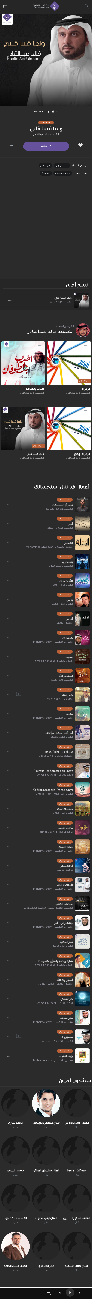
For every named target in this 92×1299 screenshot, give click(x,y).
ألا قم (69, 619)
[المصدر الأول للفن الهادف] (45, 6)
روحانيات (46, 173)
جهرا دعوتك (65, 847)
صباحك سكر (65, 809)
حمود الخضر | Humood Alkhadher (53, 661)
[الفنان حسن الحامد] (15, 1246)
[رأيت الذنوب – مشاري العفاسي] (82, 1055)
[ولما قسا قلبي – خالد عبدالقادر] (81, 300)
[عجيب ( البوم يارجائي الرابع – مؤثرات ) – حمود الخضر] (82, 656)
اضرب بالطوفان (34, 389)
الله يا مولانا (66, 581)
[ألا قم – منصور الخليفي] (82, 618)
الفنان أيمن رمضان (62, 604)
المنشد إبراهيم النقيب (60, 908)
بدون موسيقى (62, 173)
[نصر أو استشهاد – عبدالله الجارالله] (82, 504)
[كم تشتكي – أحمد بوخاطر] (82, 998)
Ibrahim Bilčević (77, 1170)
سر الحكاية (66, 942)
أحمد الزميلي (62, 165)
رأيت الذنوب (66, 1056)
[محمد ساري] (15, 1103)
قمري (69, 714)
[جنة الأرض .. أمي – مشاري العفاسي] (82, 922)
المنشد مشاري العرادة (59, 528)
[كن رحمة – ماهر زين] (82, 694)
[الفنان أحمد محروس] (76, 1103)
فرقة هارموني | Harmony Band (55, 832)
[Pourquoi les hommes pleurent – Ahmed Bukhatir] (82, 770)
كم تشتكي (66, 999)
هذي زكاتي (67, 638)
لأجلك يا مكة (65, 885)
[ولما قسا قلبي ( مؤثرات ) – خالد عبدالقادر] (23, 428)
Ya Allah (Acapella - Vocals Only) (53, 790)
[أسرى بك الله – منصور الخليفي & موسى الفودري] (82, 979)
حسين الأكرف (15, 1170)
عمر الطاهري (46, 1266)
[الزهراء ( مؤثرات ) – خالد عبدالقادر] (69, 363)
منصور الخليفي (64, 623)
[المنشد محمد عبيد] (15, 1198)
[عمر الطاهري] (46, 1246)
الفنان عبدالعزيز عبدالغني (46, 1123)
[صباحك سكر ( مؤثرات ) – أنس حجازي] (82, 808)
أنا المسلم (66, 866)
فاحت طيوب (65, 828)
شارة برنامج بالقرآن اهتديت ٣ (55, 961)
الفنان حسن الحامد (15, 1266)
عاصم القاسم (65, 870)
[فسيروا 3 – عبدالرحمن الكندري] (82, 1036)
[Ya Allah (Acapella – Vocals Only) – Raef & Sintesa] (82, 789)
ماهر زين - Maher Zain (60, 699)
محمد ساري (15, 1123)
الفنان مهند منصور (62, 737)
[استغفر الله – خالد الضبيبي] (82, 675)
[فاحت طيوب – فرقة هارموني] (82, 827)
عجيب (69, 657)
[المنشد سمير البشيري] (76, 1198)
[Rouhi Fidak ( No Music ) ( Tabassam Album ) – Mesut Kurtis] (82, 751)
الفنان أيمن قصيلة (46, 1218)
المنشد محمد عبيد (15, 1218)
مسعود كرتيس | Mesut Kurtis (56, 756)
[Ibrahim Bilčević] (76, 1150)
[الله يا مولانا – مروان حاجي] (82, 580)
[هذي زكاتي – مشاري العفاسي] (82, 637)
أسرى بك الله (65, 980)
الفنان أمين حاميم (63, 946)
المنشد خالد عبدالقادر (46, 134)
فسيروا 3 (67, 1037)
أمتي (70, 524)
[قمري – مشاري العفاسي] (82, 713)
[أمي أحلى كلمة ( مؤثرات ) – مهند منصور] (82, 732)
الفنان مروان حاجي (62, 585)
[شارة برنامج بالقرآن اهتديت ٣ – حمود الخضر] (82, 960)
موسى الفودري (45, 984)
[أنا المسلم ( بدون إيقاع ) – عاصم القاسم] (82, 865)
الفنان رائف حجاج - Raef (59, 794)
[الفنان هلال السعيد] (76, 1246)
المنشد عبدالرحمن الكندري (57, 1041)
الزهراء (86, 389)
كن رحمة (67, 695)
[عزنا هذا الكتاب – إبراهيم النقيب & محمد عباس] (82, 903)
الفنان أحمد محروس (77, 1123)
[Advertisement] (46, 231)
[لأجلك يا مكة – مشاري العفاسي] (82, 884)
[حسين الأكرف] (15, 1150)
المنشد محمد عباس (34, 908)
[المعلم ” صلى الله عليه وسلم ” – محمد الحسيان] (82, 542)
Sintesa (40, 794)
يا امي (69, 600)
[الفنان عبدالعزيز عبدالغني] (46, 1103)
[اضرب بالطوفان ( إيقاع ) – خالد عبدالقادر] (23, 363)
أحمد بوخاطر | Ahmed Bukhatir (55, 775)
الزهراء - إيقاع (82, 454)
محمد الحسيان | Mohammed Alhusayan (49, 547)
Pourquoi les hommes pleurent (53, 771)
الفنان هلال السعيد (76, 1266)
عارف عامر (45, 165)
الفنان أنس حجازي (62, 813)
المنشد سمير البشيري (76, 1218)
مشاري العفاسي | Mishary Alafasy (53, 642)
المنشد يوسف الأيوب (60, 566)
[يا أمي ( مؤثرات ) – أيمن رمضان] (82, 599)
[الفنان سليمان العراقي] (46, 1150)
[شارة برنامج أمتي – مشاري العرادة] (82, 523)
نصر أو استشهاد (62, 505)
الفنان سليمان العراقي (46, 1170)
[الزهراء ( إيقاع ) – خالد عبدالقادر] (69, 428)
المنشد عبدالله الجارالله (59, 509)
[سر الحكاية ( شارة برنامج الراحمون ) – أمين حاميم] (82, 941)
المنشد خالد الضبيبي (61, 680)
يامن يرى (67, 562)
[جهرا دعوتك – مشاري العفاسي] (82, 846)
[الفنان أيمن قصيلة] (46, 1198)
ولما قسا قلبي (63, 298)
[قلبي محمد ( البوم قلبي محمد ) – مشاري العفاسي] (82, 1017)
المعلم (68, 543)
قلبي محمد (66, 1018)
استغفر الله (66, 676)
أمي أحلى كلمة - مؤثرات (59, 733)
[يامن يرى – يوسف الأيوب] (82, 561)
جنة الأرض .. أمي (63, 923)
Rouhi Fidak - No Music (59, 752)
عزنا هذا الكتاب (64, 904)
